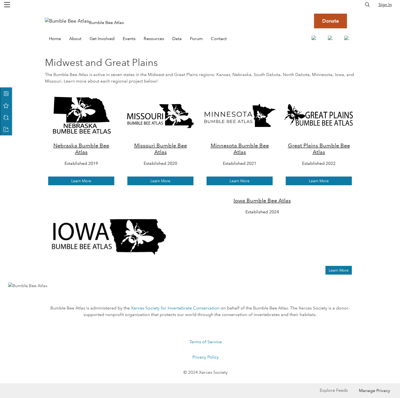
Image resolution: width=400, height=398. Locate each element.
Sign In (385, 4)
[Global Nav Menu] (7, 4)
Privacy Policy (205, 357)
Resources (154, 38)
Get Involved (102, 38)
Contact (219, 38)
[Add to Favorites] (6, 105)
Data (177, 38)
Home (55, 38)
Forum (196, 38)
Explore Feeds (334, 390)
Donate (330, 21)
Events (129, 38)
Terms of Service (205, 341)
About (75, 38)
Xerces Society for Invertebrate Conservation (175, 308)
